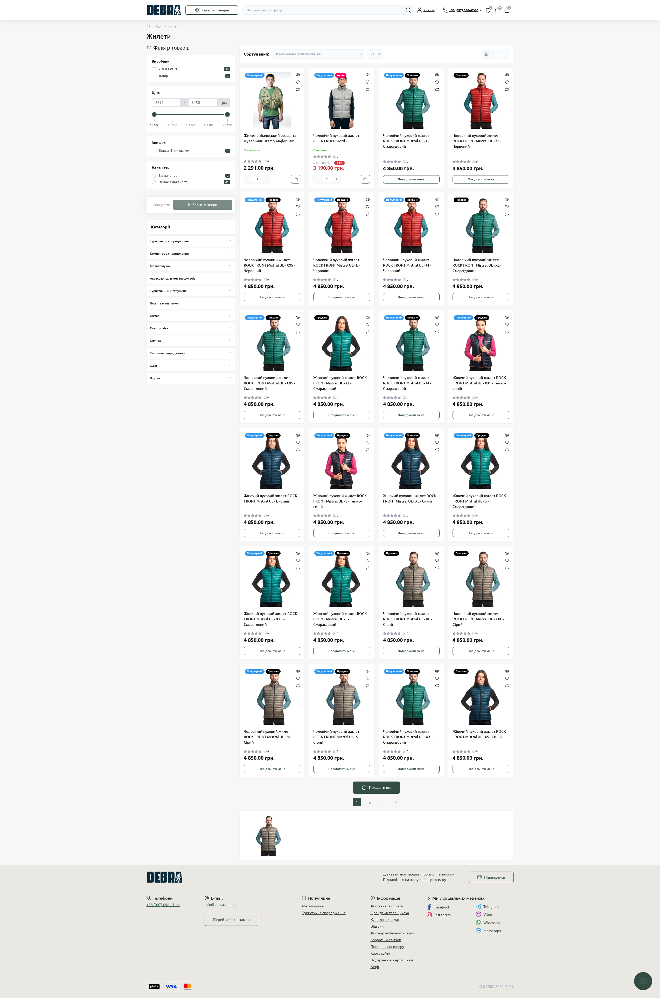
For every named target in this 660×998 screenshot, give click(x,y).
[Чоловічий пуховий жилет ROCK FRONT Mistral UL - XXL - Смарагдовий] (411, 696)
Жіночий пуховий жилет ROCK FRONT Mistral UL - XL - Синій (409, 498)
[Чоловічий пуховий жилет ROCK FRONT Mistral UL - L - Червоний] (341, 224)
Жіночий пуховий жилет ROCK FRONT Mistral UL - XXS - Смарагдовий (270, 619)
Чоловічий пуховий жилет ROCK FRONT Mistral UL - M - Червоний (407, 265)
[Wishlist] (298, 82)
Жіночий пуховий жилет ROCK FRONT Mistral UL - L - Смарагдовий (340, 619)
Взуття (155, 378)
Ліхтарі (155, 315)
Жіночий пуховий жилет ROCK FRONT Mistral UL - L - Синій (270, 498)
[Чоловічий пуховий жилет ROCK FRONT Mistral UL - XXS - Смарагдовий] (272, 342)
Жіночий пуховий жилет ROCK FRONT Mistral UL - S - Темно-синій (340, 501)
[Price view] (503, 54)
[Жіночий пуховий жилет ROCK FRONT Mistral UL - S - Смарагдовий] (481, 460)
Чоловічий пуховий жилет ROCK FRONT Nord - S (336, 138)
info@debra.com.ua (220, 904)
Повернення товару (387, 947)
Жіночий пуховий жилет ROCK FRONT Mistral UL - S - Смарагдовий (479, 501)
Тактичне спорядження (167, 353)
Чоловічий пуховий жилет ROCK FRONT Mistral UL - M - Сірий (267, 736)
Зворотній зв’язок (386, 940)
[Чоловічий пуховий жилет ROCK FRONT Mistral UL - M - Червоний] (411, 224)
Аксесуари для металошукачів (173, 278)
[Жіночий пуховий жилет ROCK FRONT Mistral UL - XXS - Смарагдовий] (272, 578)
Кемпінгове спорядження (169, 253)
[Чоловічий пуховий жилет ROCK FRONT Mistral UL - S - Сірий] (341, 696)
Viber (487, 914)
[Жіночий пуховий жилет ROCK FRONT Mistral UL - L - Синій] (272, 460)
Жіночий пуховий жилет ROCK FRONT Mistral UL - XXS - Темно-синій (479, 383)
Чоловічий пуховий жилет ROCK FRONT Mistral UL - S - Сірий (336, 736)
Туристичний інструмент (168, 291)
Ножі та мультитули (164, 303)
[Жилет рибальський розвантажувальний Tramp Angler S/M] (272, 100)
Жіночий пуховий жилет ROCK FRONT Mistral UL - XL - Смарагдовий (340, 383)
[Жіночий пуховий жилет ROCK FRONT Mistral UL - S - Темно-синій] (341, 460)
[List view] (495, 54)
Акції (375, 967)
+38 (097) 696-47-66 (163, 905)
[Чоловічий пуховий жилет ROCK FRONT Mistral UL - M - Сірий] (272, 696)
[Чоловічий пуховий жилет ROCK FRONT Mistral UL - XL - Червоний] (481, 100)
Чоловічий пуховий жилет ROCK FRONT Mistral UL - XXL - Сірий (478, 619)
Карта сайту (380, 953)
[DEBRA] (237, 877)
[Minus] (248, 179)
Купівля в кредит (385, 920)
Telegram (491, 907)
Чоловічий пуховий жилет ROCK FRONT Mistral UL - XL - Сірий (407, 619)
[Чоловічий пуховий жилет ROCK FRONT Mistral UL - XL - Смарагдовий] (481, 224)
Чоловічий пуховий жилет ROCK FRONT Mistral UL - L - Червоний (336, 265)
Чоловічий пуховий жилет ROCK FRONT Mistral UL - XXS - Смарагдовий (269, 383)
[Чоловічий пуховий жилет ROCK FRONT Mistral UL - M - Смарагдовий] (411, 342)
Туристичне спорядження (169, 241)
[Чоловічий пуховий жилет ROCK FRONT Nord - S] (341, 100)
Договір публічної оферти (392, 933)
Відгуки (377, 926)
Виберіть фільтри (202, 205)
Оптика (155, 340)
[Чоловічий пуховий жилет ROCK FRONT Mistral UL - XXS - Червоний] (272, 224)
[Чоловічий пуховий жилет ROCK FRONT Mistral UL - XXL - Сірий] (481, 578)
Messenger (492, 931)
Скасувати (161, 205)
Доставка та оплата (387, 906)
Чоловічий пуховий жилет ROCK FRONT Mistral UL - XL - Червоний (477, 140)
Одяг (159, 26)
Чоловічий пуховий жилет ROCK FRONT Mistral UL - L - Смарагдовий (406, 140)
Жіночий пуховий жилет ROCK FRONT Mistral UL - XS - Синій (479, 734)
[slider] (154, 114)
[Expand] (230, 241)
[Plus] (267, 179)
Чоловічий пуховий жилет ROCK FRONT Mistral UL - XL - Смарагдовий (477, 265)
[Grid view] (486, 54)
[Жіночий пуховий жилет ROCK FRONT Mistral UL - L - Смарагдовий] (341, 578)
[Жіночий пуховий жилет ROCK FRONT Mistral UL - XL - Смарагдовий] (341, 342)
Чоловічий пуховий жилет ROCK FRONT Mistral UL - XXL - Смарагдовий (408, 736)
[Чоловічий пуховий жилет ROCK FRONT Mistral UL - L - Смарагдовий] (411, 100)
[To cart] (295, 179)
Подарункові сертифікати (392, 960)
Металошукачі (160, 266)
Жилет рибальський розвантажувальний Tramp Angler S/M (270, 138)
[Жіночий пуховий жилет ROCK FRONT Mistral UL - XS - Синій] (481, 696)
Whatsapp (491, 923)
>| (395, 802)
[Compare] (298, 89)
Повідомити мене (411, 179)
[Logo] (164, 10)
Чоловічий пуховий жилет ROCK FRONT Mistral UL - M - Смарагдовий (407, 383)
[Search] (408, 10)
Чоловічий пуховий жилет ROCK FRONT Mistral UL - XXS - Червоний (269, 265)
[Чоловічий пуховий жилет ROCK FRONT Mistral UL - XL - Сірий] (411, 578)
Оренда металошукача (390, 913)
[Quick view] (298, 74)
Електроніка (159, 328)
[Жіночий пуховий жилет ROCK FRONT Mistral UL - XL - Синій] (411, 460)
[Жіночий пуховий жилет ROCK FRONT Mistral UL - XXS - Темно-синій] (481, 342)
